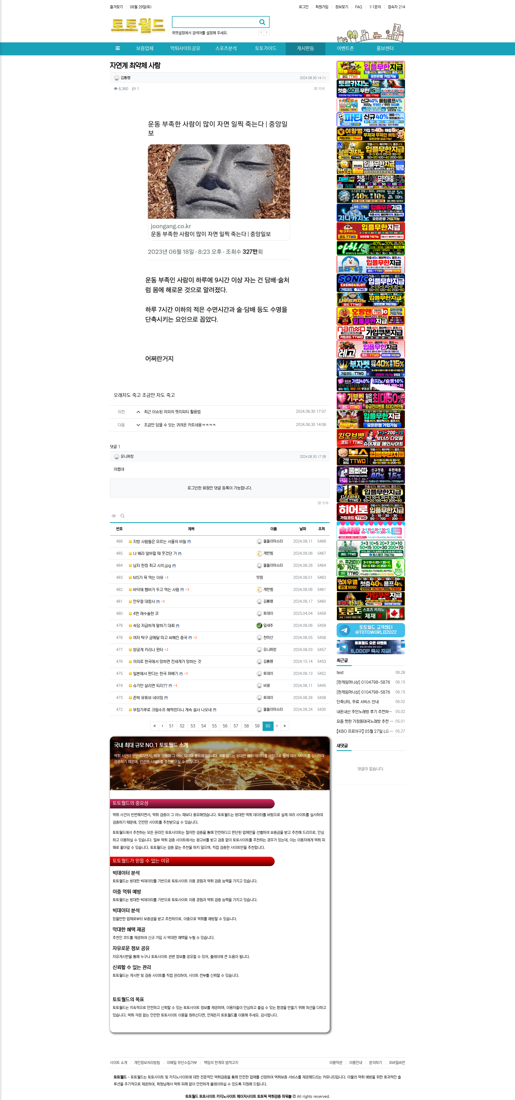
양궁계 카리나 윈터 (147, 650)
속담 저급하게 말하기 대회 (153, 625)
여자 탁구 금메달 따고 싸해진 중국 (159, 637)
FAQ (358, 7)
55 (214, 726)
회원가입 (321, 7)
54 (203, 726)
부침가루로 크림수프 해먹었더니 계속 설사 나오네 (172, 710)
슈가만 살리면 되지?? (149, 685)
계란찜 (267, 553)
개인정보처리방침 (147, 1063)
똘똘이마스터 (272, 541)
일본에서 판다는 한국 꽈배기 (155, 673)
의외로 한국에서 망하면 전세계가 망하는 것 (166, 661)
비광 (266, 685)
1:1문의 (375, 7)
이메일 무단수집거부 (182, 1063)
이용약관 (335, 1063)
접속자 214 (396, 7)
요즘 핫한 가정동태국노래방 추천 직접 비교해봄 (365, 721)
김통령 (125, 78)
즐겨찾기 (116, 7)
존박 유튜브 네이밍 (147, 698)
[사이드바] (117, 48)
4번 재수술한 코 (145, 613)
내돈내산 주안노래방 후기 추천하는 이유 (365, 711)
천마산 (267, 637)
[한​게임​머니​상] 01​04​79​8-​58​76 (363, 682)
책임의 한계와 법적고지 (221, 1063)
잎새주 (267, 625)
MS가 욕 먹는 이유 (147, 577)
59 (257, 726)
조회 (321, 529)
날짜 (303, 529)
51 (171, 726)
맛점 (259, 577)
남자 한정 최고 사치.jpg (151, 565)
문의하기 (375, 1063)
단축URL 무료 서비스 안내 (358, 702)
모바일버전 (397, 1063)
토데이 (267, 613)
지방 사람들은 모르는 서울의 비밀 (159, 541)
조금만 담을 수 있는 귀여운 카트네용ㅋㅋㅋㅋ (180, 425)
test (340, 672)
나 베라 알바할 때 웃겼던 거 (154, 553)
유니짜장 (127, 456)
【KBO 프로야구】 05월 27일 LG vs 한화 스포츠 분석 (365, 731)
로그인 (303, 7)
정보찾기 (341, 7)
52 (182, 726)
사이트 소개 (118, 1063)
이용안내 (355, 1063)
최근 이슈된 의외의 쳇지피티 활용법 (172, 412)
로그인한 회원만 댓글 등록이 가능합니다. (219, 488)
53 (192, 726)
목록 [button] (321, 89)
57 (235, 726)
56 (225, 726)
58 (246, 726)
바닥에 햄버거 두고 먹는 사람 (155, 589)
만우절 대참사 (143, 601)
